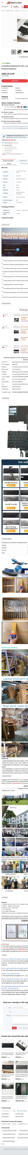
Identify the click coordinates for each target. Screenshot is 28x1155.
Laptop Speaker (5, 1114)
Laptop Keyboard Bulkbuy (9, 1141)
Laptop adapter (5, 1116)
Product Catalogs (22, 1110)
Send (14, 1028)
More (2, 1144)
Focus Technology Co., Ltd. (18, 1149)
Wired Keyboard (24, 10)
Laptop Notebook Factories (9, 1134)
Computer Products (10, 10)
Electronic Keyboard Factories (10, 1130)
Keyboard (17, 10)
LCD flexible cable (19, 1114)
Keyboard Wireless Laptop (9, 1137)
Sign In (3, 154)
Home (2, 10)
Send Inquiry (14, 81)
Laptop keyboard (19, 1116)
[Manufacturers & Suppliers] (14, 2)
